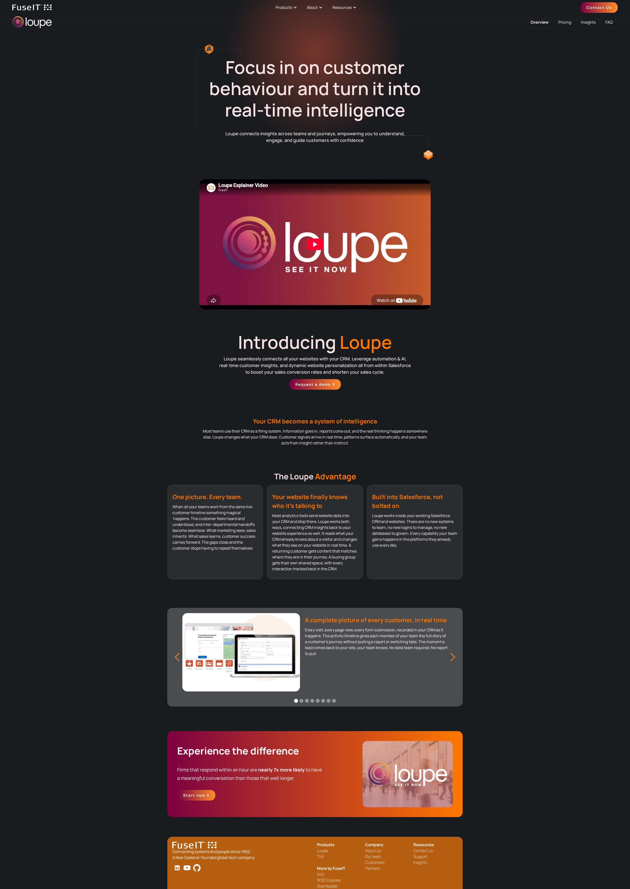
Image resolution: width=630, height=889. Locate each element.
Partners (372, 868)
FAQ (609, 22)
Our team (373, 856)
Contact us (423, 850)
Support (420, 856)
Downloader (327, 886)
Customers (374, 862)
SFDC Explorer (329, 880)
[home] (32, 7)
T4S (320, 856)
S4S (320, 874)
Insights (588, 22)
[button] (177, 657)
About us (373, 850)
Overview (540, 22)
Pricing (564, 22)
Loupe (322, 850)
